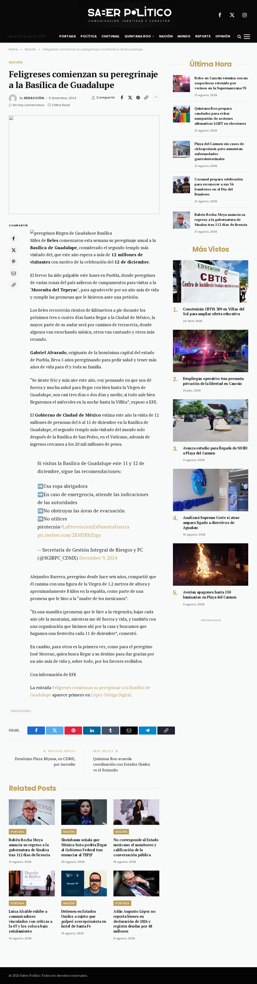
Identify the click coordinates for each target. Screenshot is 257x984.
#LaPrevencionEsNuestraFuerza (95, 526)
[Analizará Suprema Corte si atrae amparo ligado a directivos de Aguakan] (210, 490)
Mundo (183, 36)
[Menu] (247, 36)
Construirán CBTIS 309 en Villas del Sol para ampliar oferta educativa (213, 311)
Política (89, 36)
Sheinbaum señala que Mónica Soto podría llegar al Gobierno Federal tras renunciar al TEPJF (84, 847)
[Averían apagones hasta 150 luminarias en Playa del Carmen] (210, 564)
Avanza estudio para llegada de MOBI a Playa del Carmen (215, 450)
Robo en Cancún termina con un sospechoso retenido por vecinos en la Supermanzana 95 (221, 83)
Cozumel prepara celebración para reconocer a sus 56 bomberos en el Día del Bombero (219, 186)
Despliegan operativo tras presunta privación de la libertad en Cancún (213, 381)
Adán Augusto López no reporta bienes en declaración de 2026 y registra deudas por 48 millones (134, 921)
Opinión (222, 36)
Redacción (34, 98)
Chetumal (110, 36)
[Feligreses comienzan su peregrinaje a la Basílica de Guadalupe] (84, 164)
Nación (166, 36)
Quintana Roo (137, 36)
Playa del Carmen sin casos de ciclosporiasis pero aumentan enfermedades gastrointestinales (219, 151)
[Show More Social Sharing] (155, 97)
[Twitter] (13, 250)
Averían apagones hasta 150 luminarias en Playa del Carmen (209, 595)
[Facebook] (13, 238)
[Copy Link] (146, 97)
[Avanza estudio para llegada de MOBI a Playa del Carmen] (210, 420)
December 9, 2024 (98, 558)
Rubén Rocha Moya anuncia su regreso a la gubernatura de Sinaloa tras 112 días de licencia (29, 847)
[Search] (239, 36)
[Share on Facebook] (122, 97)
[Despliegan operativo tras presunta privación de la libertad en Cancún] (210, 351)
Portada (67, 36)
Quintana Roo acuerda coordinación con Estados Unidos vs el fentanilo (121, 764)
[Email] (13, 273)
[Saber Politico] (128, 15)
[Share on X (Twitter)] (130, 97)
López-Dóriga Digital (111, 695)
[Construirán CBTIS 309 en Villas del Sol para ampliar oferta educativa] (210, 281)
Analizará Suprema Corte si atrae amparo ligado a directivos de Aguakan (211, 522)
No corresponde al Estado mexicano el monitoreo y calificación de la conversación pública (135, 847)
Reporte (203, 36)
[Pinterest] (13, 261)
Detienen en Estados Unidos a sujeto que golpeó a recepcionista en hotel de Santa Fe (83, 919)
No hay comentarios (28, 105)
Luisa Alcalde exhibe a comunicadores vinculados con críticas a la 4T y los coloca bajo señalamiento (30, 921)
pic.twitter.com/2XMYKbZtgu (69, 535)
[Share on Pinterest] (138, 97)
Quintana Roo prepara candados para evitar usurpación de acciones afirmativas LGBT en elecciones (220, 116)
